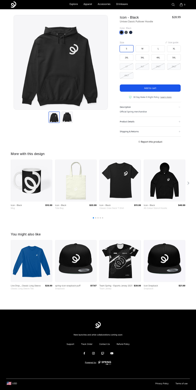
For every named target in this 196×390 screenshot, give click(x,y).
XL (174, 48)
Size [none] (122, 42)
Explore (74, 4)
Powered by (90, 362)
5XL (174, 57)
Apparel (88, 4)
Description (125, 107)
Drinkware (122, 4)
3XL (142, 57)
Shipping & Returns (129, 131)
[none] (171, 42)
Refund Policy (123, 344)
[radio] (126, 48)
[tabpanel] (61, 62)
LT (127, 66)
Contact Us (104, 344)
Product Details (127, 121)
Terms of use (181, 383)
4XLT (126, 75)
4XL (158, 57)
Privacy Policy (162, 383)
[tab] (54, 117)
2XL (126, 57)
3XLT (174, 66)
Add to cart (150, 88)
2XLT (158, 66)
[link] (31, 180)
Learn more (165, 97)
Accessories (104, 4)
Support (70, 344)
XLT (142, 66)
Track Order (86, 344)
